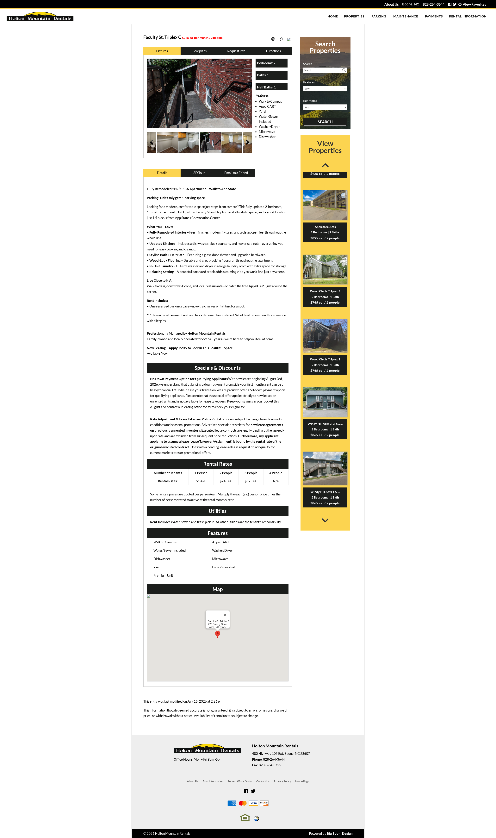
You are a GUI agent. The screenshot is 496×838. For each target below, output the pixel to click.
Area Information (212, 781)
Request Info (236, 51)
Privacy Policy (282, 781)
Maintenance (405, 16)
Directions (273, 51)
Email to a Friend (236, 173)
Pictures (162, 51)
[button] (217, 634)
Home (333, 16)
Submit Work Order (240, 781)
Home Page (302, 781)
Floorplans (199, 51)
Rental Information (468, 16)
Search (325, 121)
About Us (391, 4)
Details (162, 173)
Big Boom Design (340, 833)
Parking (378, 16)
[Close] (225, 615)
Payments (434, 16)
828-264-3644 (433, 4)
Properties (354, 16)
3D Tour (199, 173)
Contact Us (263, 781)
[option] (199, 93)
